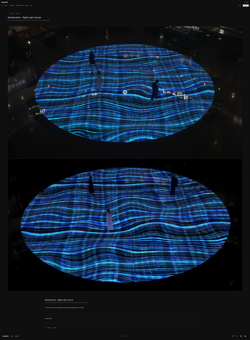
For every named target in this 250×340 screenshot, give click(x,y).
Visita (240, 5)
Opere (6, 5)
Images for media (48, 318)
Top (2, 5)
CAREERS (17, 336)
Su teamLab (12, 5)
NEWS (12, 336)
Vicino (31, 5)
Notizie (26, 5)
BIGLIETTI (246, 5)
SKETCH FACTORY (19, 5)
